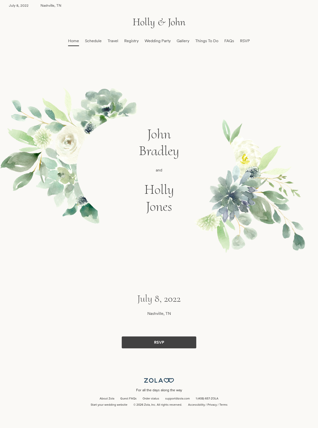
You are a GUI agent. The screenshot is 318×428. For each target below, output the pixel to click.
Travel (113, 40)
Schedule (93, 40)
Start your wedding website (109, 404)
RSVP (245, 40)
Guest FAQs (128, 398)
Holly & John (159, 22)
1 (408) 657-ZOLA (207, 398)
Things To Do (206, 40)
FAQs (229, 40)
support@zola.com (177, 398)
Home (73, 40)
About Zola (107, 398)
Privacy (212, 404)
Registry (131, 40)
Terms (223, 404)
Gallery (183, 40)
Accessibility (196, 404)
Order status (151, 398)
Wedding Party (158, 40)
